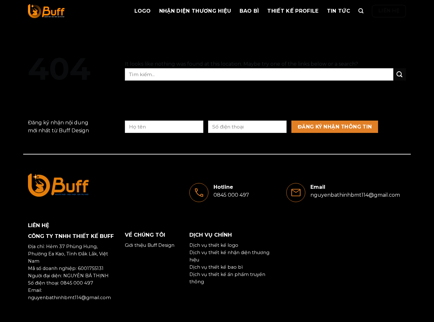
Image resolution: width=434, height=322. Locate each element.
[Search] (360, 11)
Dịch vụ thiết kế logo (213, 245)
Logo (142, 11)
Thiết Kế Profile (292, 11)
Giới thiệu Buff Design (149, 245)
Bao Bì (249, 11)
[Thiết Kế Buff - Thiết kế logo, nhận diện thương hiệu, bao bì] (60, 11)
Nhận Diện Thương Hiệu (195, 11)
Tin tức (338, 11)
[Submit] (399, 74)
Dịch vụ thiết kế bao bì (216, 267)
